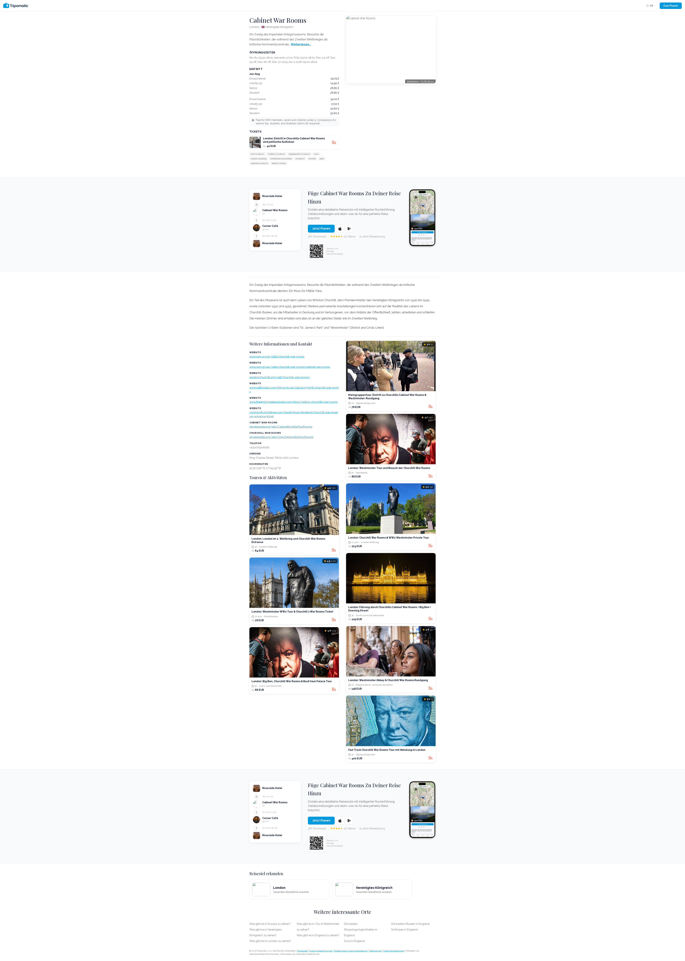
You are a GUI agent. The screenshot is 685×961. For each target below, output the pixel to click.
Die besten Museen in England (410, 923)
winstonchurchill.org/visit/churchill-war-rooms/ (279, 377)
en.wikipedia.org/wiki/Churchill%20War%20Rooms (281, 437)
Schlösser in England (404, 929)
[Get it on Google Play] (349, 229)
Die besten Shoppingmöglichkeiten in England (360, 929)
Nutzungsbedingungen (321, 951)
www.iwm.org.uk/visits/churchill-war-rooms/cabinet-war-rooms (289, 367)
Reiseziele (302, 951)
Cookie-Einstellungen (393, 951)
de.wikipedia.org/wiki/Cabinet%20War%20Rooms (280, 426)
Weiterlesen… (301, 44)
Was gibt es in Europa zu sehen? (269, 923)
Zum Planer (670, 5)
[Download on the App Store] (340, 229)
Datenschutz (375, 951)
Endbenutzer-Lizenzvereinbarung (351, 951)
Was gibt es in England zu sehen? (318, 935)
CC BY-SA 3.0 (427, 81)
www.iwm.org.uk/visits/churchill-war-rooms (276, 356)
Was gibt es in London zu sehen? (270, 941)
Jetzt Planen (321, 228)
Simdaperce (412, 81)
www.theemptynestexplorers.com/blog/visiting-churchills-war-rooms (293, 402)
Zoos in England (354, 941)
